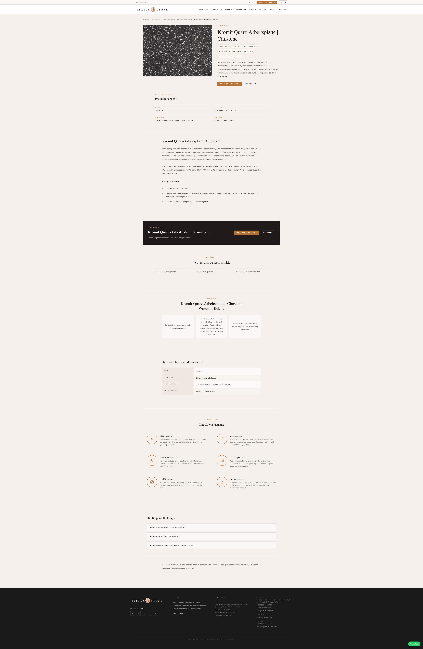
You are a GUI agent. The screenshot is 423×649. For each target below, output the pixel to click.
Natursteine (216, 9)
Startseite (203, 9)
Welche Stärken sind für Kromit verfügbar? (211, 536)
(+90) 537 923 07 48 (142, 2)
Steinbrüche (241, 9)
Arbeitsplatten (155, 19)
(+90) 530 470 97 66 (222, 610)
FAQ (245, 2)
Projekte (252, 9)
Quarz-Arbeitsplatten (168, 19)
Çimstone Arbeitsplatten (184, 19)
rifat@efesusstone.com (223, 615)
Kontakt (272, 9)
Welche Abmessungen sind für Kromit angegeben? (211, 527)
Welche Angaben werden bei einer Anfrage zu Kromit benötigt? (211, 545)
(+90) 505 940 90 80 (264, 624)
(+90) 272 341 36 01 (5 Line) (225, 612)
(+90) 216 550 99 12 (264, 608)
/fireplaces (282, 9)
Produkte (229, 9)
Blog (251, 2)
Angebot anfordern (246, 233)
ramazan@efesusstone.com (267, 627)
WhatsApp (251, 84)
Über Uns (262, 9)
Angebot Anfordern (267, 2)
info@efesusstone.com (265, 617)
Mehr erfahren (178, 613)
